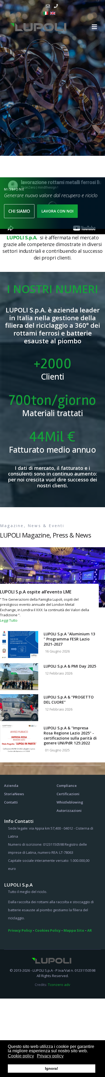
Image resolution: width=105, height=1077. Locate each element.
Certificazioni (68, 793)
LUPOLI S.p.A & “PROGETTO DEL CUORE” (69, 699)
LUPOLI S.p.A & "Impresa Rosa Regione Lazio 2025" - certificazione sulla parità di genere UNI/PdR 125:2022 (70, 735)
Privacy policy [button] (50, 1056)
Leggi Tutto (9, 620)
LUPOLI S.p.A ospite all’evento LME (35, 592)
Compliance (67, 785)
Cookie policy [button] (21, 1056)
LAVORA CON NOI (57, 211)
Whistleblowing (70, 802)
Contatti (11, 802)
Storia (9, 793)
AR (89, 930)
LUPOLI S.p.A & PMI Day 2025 (70, 666)
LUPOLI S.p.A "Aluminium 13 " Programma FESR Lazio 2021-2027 (69, 639)
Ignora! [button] (51, 1068)
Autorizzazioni (69, 810)
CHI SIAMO (19, 211)
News (19, 793)
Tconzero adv (59, 984)
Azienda (11, 785)
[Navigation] (94, 27)
